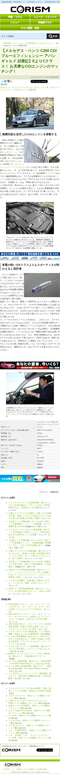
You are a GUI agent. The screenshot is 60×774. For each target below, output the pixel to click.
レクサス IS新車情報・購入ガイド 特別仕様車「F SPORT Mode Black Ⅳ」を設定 (29, 662)
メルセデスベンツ (45, 43)
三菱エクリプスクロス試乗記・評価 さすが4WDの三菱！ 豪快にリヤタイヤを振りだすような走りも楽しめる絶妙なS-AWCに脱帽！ (29, 515)
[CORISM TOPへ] (30, 10)
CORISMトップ (9, 43)
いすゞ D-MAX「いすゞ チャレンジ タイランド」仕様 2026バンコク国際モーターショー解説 (29, 737)
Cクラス (15, 87)
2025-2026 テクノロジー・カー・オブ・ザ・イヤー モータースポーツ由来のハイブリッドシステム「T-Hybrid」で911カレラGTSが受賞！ (29, 616)
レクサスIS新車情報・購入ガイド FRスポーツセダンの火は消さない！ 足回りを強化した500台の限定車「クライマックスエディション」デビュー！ (29, 640)
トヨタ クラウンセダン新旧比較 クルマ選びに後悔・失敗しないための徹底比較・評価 (29, 632)
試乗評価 (32, 90)
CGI (11, 164)
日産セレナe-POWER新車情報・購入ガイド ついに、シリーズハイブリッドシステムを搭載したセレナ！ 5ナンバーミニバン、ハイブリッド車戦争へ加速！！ (29, 573)
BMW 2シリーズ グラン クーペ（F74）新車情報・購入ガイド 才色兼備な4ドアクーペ (29, 655)
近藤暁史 (54, 492)
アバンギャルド (26, 87)
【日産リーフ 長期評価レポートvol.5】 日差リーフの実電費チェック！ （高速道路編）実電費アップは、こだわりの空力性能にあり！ (29, 542)
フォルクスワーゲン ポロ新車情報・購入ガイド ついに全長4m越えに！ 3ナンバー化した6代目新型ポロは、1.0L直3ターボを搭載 (29, 505)
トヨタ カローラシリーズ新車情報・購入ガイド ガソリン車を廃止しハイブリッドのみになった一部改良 (30, 648)
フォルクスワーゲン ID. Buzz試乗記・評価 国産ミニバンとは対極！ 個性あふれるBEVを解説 (29, 689)
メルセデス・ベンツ (11, 152)
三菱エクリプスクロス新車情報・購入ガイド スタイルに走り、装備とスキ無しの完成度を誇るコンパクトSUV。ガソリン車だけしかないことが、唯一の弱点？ (29, 555)
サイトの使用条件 (29, 769)
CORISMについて (8, 769)
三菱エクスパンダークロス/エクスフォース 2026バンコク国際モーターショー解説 (28, 702)
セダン (37, 87)
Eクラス (52, 173)
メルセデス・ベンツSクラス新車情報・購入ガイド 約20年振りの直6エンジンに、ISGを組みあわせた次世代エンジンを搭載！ (29, 532)
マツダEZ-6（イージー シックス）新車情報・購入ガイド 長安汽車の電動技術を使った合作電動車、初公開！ (29, 676)
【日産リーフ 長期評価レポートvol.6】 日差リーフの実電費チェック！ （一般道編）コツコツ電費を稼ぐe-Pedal (29, 524)
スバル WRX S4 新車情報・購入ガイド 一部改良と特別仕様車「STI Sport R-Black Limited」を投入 (29, 668)
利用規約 (19, 769)
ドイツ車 (44, 87)
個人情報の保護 (41, 769)
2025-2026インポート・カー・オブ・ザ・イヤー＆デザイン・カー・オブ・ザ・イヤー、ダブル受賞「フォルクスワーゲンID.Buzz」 (29, 606)
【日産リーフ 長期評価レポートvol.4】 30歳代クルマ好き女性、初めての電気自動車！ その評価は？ (29, 564)
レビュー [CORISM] (27, 43)
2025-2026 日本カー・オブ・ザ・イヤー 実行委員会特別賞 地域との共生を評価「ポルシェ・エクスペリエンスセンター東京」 (29, 626)
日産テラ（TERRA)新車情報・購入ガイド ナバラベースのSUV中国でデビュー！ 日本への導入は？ (29, 591)
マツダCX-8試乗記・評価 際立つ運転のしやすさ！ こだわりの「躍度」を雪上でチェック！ (29, 581)
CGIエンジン (5, 87)
